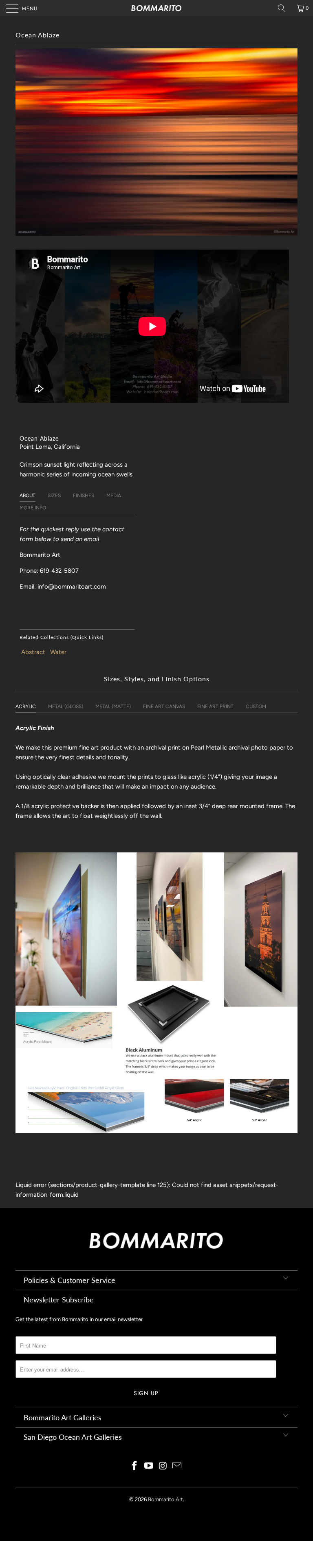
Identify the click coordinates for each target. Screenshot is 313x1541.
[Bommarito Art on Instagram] (163, 1466)
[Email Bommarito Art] (177, 1466)
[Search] (284, 8)
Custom (256, 706)
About (27, 495)
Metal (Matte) (113, 706)
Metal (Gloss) (65, 706)
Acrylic (25, 706)
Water (58, 652)
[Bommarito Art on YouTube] (149, 1466)
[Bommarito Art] (156, 8)
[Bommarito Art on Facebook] (135, 1466)
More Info (33, 508)
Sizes (54, 495)
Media (113, 495)
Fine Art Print (215, 706)
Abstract (33, 652)
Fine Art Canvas (164, 706)
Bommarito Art (165, 1499)
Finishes (83, 495)
